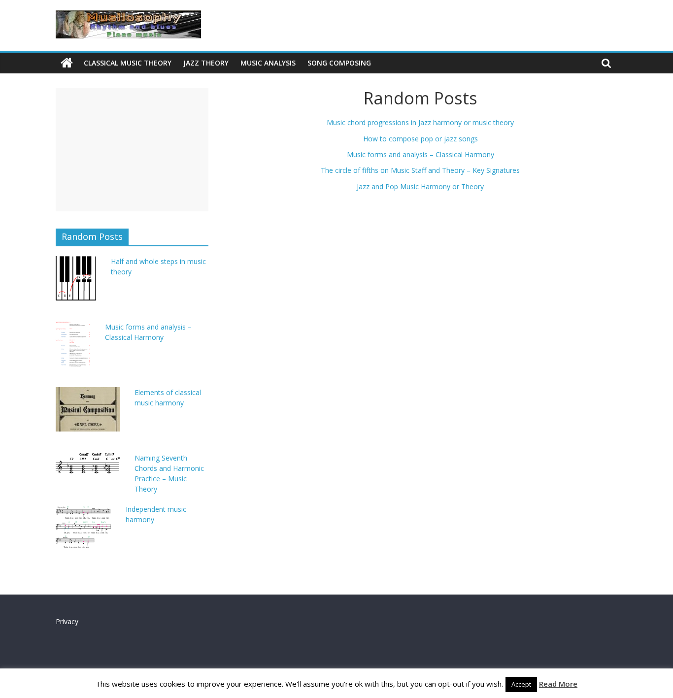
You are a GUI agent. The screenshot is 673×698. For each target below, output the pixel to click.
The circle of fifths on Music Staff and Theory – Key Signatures (420, 170)
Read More (558, 684)
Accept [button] (521, 684)
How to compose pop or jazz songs (420, 138)
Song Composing (339, 62)
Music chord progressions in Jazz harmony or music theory (420, 122)
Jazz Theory (206, 62)
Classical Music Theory (127, 62)
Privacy (67, 621)
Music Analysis (268, 62)
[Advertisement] (132, 149)
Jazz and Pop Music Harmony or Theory (420, 186)
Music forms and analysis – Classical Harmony (420, 154)
